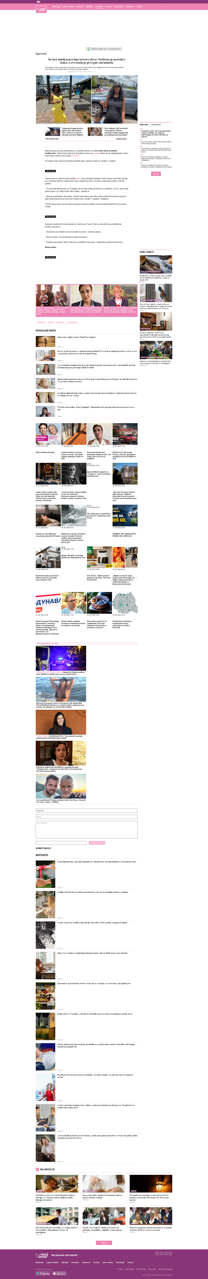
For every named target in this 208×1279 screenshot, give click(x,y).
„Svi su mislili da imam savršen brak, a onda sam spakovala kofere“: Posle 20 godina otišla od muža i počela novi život (97, 1138)
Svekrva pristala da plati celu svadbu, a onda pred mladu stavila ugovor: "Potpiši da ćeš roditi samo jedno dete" (96, 1108)
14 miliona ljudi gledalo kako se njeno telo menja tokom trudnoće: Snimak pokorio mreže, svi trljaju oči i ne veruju (97, 394)
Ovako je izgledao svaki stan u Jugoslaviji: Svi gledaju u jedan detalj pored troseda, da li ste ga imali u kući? (155, 334)
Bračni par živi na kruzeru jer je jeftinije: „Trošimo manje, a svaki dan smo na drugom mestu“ (95, 1077)
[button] (99, 71)
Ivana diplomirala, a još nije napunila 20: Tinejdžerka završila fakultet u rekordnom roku (96, 863)
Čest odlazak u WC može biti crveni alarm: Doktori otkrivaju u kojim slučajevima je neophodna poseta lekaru (116, 131)
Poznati (108, 7)
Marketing (130, 1271)
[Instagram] (161, 1255)
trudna (96, 153)
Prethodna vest (52, 139)
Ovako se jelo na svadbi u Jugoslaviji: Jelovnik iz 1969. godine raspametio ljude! (92, 924)
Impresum (152, 1271)
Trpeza (139, 7)
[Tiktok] (170, 1255)
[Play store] (43, 1275)
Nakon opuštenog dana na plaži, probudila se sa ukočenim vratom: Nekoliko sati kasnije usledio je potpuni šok (96, 1047)
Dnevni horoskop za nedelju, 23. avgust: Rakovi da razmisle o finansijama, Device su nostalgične (156, 158)
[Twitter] (166, 1255)
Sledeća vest (121, 139)
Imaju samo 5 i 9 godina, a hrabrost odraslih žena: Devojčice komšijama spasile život (94, 1015)
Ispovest (41, 322)
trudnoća (60, 322)
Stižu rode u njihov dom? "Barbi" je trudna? (76, 337)
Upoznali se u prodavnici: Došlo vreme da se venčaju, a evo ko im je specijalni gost (93, 985)
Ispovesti (99, 7)
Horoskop (130, 7)
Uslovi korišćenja (165, 1271)
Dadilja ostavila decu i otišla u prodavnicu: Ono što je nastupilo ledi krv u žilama (92, 894)
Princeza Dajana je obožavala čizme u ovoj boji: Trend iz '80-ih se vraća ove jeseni (151, 1230)
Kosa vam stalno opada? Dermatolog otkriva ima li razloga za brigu (156, 142)
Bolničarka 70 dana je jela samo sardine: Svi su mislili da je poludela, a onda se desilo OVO (156, 277)
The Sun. (75, 156)
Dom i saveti (119, 7)
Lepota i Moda (68, 7)
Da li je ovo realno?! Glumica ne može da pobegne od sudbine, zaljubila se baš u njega (156, 166)
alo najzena (72, 322)
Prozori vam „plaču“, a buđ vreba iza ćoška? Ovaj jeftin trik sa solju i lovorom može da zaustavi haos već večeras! (156, 306)
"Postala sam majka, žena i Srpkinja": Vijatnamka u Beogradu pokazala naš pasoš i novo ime (96, 408)
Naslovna (57, 7)
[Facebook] (157, 1255)
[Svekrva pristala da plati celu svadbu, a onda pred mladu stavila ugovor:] (45, 1120)
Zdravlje (80, 7)
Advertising (141, 1271)
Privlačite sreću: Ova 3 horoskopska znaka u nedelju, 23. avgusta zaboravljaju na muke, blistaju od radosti (155, 134)
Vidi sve (156, 174)
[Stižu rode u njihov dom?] (45, 341)
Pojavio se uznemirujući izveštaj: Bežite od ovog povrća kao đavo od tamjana (155, 362)
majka (50, 322)
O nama (120, 1271)
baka (78, 178)
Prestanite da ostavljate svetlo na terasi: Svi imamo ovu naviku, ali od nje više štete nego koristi (156, 150)
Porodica (89, 7)
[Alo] (38, 2)
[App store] (59, 1275)
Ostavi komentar (97, 845)
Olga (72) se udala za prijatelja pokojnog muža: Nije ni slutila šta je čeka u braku (92, 955)
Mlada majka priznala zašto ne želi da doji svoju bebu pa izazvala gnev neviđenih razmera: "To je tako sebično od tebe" (97, 380)
